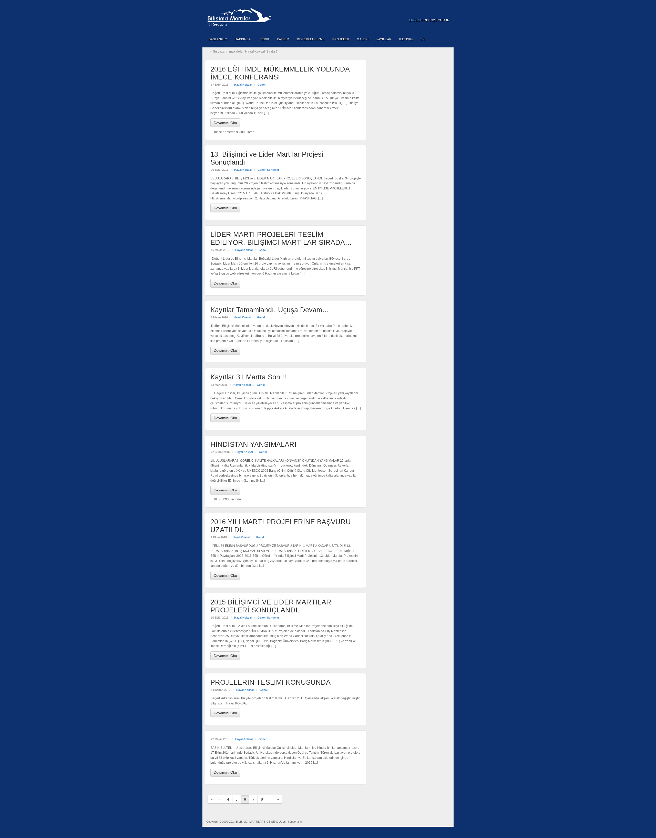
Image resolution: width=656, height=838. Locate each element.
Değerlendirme (311, 39)
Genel (261, 84)
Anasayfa (207, 51)
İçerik (264, 39)
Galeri (363, 39)
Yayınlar (384, 39)
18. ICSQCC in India (227, 499)
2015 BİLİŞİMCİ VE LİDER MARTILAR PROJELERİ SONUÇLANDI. (270, 606)
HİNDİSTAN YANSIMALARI (253, 444)
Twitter (439, 13)
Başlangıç (218, 39)
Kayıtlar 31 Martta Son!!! (248, 377)
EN (423, 39)
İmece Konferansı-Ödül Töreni (234, 132)
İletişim (406, 39)
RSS (446, 13)
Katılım (283, 39)
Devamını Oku (225, 123)
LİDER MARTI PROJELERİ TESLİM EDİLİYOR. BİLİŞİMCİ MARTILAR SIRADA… (281, 238)
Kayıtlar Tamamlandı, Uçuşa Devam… (269, 310)
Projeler (340, 39)
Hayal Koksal (243, 84)
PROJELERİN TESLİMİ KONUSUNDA (270, 682)
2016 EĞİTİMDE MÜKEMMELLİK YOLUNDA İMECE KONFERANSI (280, 73)
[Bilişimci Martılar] (328, 16)
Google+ (432, 13)
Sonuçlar (273, 169)
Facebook (425, 13)
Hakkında (243, 39)
